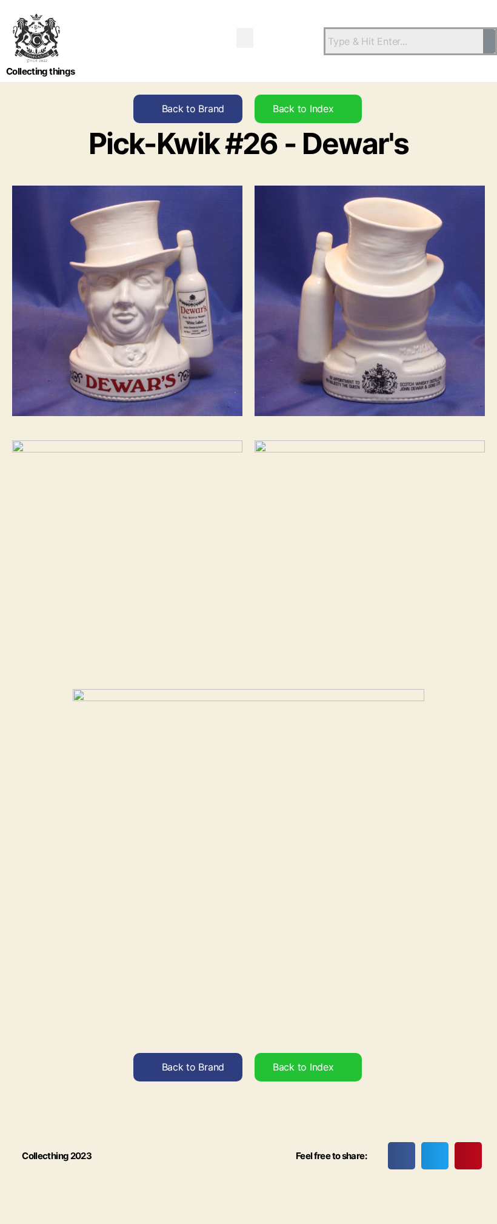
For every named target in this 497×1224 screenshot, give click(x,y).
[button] (244, 38)
